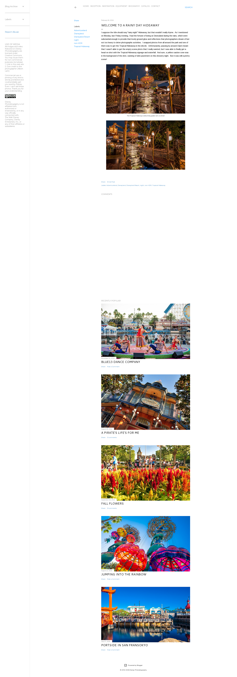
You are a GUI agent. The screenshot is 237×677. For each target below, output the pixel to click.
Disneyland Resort (82, 37)
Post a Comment (113, 367)
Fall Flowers (112, 503)
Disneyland (79, 34)
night (76, 40)
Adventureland (80, 30)
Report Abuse (12, 32)
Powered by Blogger (135, 665)
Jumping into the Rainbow (123, 574)
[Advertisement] (145, 276)
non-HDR (78, 43)
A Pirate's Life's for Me (120, 433)
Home (86, 6)
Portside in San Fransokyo (124, 645)
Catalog (145, 6)
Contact (155, 6)
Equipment (121, 6)
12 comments (112, 437)
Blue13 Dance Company (120, 362)
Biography (134, 6)
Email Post (111, 182)
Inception (95, 6)
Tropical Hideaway (82, 46)
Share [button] (76, 20)
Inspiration (108, 6)
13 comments (112, 508)
